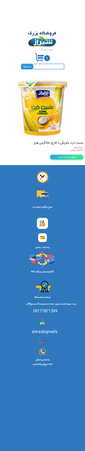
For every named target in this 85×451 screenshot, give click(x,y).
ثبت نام (44, 49)
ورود (50, 49)
